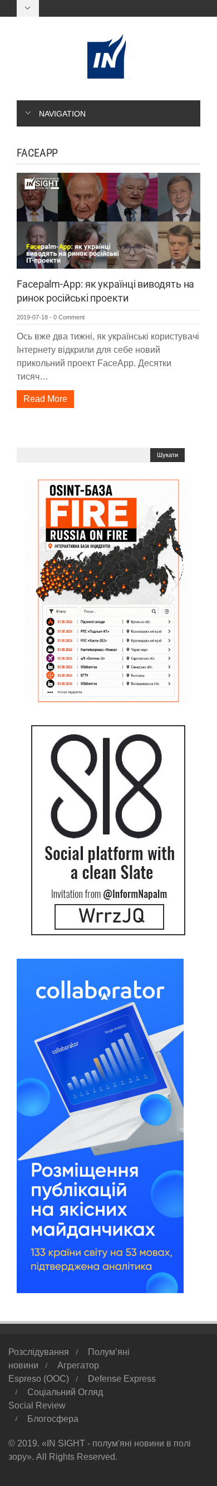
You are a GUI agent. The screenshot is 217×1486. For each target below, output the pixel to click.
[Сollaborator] (100, 1125)
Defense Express (122, 1378)
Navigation (62, 113)
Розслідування (38, 1352)
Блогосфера (52, 1419)
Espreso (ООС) (38, 1378)
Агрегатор (78, 1365)
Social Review (37, 1405)
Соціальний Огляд (65, 1392)
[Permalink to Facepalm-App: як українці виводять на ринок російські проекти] (108, 220)
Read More (45, 399)
